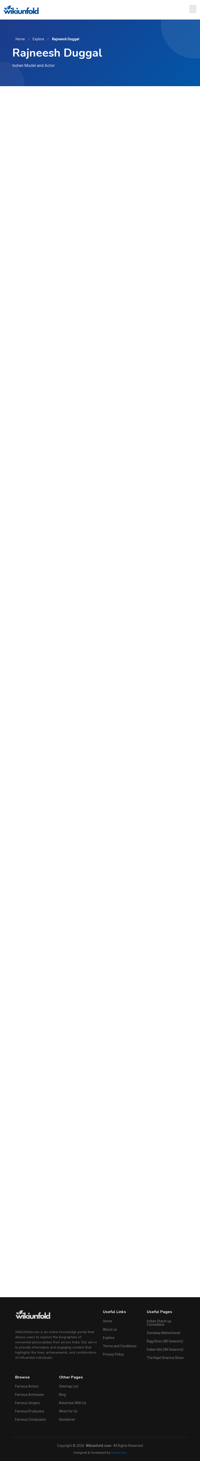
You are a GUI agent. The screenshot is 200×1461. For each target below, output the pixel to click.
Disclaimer (67, 1419)
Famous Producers (29, 1411)
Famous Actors (27, 1386)
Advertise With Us (72, 1403)
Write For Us (68, 1411)
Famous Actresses (29, 1394)
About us (110, 1329)
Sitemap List (68, 1386)
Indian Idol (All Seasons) (165, 1349)
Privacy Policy (113, 1354)
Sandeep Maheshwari (163, 1333)
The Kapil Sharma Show (165, 1357)
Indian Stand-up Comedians (159, 1322)
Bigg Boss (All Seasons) (165, 1341)
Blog (62, 1394)
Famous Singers (27, 1403)
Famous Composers (30, 1419)
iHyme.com (119, 1452)
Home (20, 39)
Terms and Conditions (120, 1346)
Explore (38, 39)
